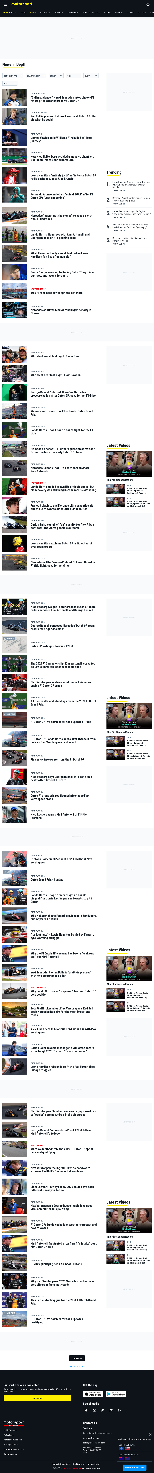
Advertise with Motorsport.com (97, 1433)
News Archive (77, 1366)
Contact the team (91, 1438)
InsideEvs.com (10, 1430)
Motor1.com (9, 1435)
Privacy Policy (93, 1464)
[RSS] (120, 1411)
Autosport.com (11, 1444)
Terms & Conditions (61, 1464)
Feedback (87, 1428)
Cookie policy (78, 1464)
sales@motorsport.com (94, 1442)
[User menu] (148, 4)
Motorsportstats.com (14, 1449)
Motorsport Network (70, 1468)
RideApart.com (10, 1454)
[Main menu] (5, 4)
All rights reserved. (91, 1468)
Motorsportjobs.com (13, 1439)
